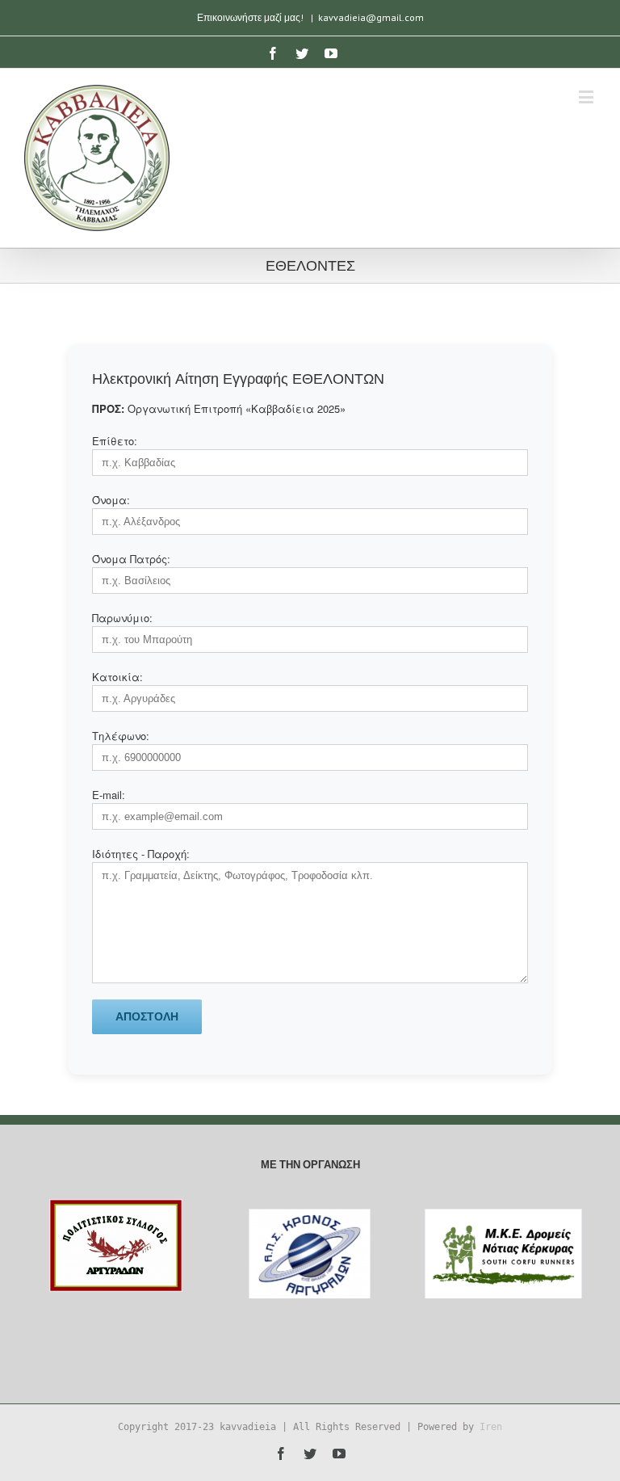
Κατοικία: (117, 676)
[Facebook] (272, 53)
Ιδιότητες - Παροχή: (141, 853)
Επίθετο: (114, 440)
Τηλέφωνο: (120, 735)
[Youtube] (331, 53)
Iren (491, 1427)
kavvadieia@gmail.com (371, 17)
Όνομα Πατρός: (131, 558)
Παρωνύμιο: (122, 617)
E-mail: (108, 794)
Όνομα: (111, 499)
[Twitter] (301, 53)
